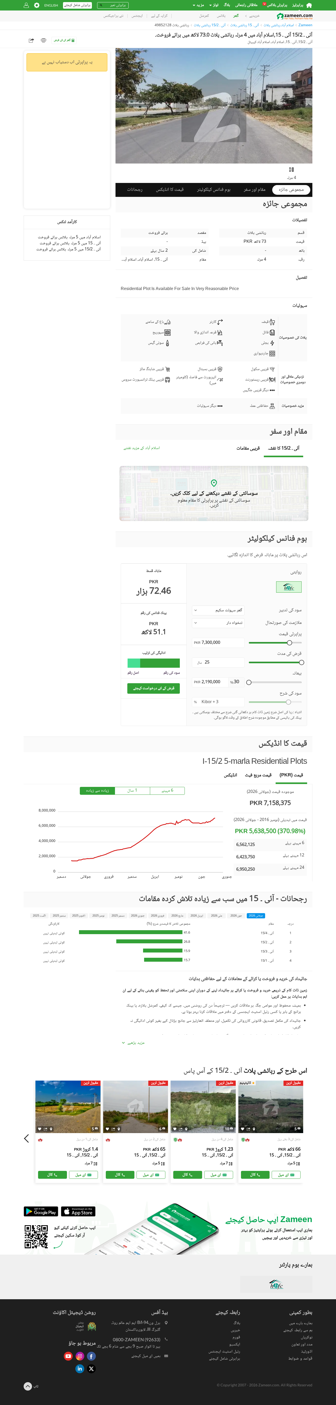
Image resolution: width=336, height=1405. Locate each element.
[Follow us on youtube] (67, 1361)
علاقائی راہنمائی (246, 5)
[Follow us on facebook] (90, 1361)
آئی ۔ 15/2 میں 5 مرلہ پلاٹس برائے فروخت (68, 249)
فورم (236, 1337)
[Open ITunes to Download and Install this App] (77, 1215)
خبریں (235, 1330)
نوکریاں (306, 1337)
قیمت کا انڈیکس (170, 190)
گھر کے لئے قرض (62, 40)
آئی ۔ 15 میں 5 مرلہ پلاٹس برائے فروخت (70, 243)
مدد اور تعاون (301, 1344)
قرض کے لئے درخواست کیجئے (153, 688)
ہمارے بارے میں (300, 1323)
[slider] (289, 642)
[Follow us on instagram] (78, 1361)
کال (50, 1174)
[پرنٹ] (43, 40)
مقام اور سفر (254, 190)
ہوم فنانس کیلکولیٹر (213, 190)
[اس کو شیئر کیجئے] (45, 1128)
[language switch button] (51, 5)
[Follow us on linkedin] (78, 1373)
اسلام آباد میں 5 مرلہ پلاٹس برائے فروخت (69, 237)
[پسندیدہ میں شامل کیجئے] (39, 1129)
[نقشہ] (51, 1128)
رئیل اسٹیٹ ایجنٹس (224, 1351)
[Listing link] (68, 1132)
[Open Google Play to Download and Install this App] (41, 1215)
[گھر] (309, 5)
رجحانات (135, 190)
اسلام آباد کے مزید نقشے (141, 448)
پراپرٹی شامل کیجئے (224, 1358)
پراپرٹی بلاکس (275, 5)
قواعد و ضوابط (300, 1358)
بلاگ (227, 5)
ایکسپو (234, 1344)
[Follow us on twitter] (90, 1373)
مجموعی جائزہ (291, 190)
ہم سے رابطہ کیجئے (297, 1330)
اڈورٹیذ (306, 1351)
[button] (218, 610)
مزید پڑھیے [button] (135, 1043)
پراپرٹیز (297, 5)
